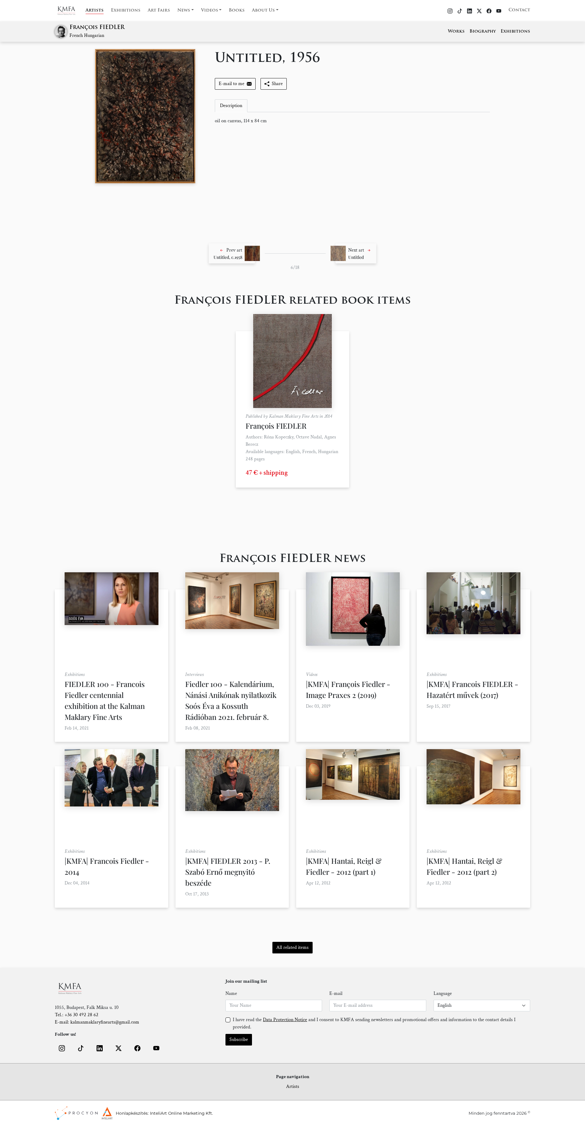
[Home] (70, 10)
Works (456, 31)
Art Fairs (159, 10)
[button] (232, 253)
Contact (519, 10)
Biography (483, 31)
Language (443, 993)
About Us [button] (263, 10)
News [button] (183, 10)
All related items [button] (292, 947)
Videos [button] (209, 10)
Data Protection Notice (285, 1020)
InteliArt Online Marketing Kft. (181, 1113)
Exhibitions (125, 10)
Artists (95, 10)
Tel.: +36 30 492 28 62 (76, 1015)
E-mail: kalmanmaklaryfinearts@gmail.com (97, 1022)
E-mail (335, 993)
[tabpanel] (352, 121)
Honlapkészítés (132, 1113)
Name (231, 993)
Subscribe (238, 1039)
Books (237, 10)
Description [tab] (231, 105)
